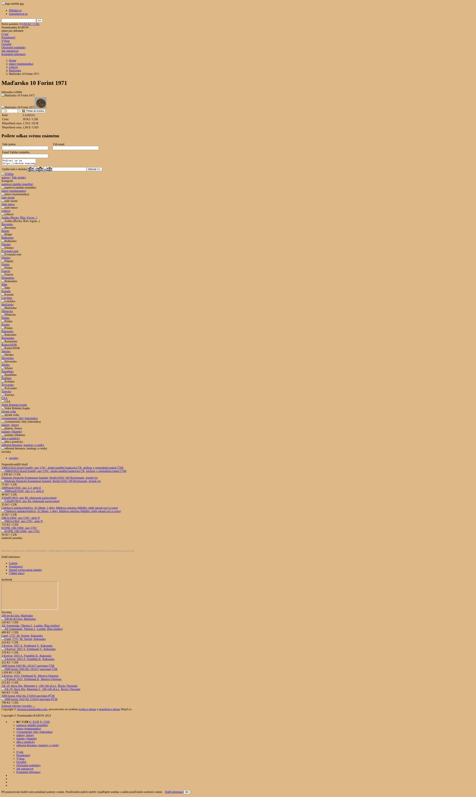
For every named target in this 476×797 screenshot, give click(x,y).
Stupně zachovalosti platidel (25, 569)
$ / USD (45, 721)
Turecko (6, 391)
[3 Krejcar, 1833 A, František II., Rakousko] (27, 659)
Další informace (174, 791)
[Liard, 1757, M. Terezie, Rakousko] (23, 639)
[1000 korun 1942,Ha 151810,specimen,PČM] (29, 699)
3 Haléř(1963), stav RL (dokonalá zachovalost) (29, 497)
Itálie (4, 284)
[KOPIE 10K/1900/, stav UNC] (20, 531)
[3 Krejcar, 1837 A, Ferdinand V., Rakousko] (28, 649)
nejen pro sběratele (12, 30)
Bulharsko (7, 237)
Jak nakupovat (9, 50)
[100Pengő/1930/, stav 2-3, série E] (22, 491)
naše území (8, 197)
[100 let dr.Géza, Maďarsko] (18, 619)
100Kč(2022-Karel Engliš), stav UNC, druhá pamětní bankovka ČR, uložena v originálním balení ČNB (62, 467)
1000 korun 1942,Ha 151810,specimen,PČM (27, 695)
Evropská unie (9, 251)
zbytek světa (8, 411)
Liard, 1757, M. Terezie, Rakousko (22, 635)
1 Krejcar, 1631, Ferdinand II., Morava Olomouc (30, 675)
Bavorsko (7, 224)
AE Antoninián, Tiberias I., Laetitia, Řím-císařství (30, 625)
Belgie (5, 231)
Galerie (13, 563)
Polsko (5, 318)
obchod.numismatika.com (32, 709)
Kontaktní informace (13, 54)
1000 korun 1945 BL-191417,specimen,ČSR (27, 665)
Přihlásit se (15, 10)
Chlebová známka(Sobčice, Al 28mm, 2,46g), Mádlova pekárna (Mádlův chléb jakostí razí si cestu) (59, 507)
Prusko (5, 324)
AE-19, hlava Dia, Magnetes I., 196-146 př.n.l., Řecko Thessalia (39, 685)
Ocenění (6, 44)
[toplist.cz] (7, 174)
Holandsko (7, 277)
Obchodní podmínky (13, 47)
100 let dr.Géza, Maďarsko (17, 615)
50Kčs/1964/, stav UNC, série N (20, 517)
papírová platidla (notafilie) (17, 184)
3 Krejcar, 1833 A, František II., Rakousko (26, 655)
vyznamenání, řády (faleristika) (19, 418)
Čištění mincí (16, 573)
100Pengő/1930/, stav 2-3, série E (21, 487)
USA (4, 398)
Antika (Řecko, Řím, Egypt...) (19, 217)
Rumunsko (7, 338)
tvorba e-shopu (87, 709)
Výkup (5, 40)
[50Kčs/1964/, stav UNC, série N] (22, 521)
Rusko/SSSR (9, 344)
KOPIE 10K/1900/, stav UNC (19, 527)
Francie (5, 271)
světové (5, 211)
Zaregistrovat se (18, 13)
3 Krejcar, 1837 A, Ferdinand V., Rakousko (27, 645)
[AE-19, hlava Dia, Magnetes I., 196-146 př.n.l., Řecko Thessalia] (40, 689)
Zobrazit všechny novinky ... (18, 705)
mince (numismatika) (13, 190)
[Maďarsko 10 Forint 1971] (18, 95)
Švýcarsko (7, 384)
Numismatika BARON (15, 27)
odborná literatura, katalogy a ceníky (22, 445)
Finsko (5, 264)
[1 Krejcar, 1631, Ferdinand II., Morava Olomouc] (31, 679)
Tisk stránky (19, 177)
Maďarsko (7, 304)
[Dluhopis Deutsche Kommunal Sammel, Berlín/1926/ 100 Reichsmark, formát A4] (51, 481)
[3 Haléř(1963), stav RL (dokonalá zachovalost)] (30, 501)
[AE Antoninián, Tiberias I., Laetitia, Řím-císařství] (32, 629)
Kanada (6, 291)
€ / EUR (34, 721)
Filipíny (6, 257)
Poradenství (8, 37)
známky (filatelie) (11, 431)
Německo (7, 311)
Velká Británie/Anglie (14, 404)
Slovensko (7, 358)
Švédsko (6, 378)
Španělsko (7, 371)
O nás (4, 34)
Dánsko (6, 244)
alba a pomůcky (10, 438)
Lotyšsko (6, 297)
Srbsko (5, 364)
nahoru (5, 177)
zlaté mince (8, 204)
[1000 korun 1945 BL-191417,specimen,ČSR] (29, 669)
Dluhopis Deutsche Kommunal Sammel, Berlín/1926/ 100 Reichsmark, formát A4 (49, 477)
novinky (14, 458)
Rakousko (7, 331)
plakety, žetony (10, 425)
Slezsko (6, 351)
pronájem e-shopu (109, 709)
